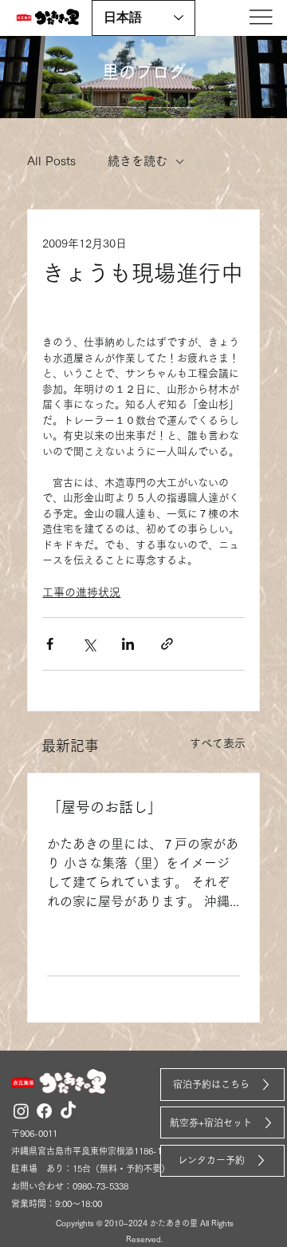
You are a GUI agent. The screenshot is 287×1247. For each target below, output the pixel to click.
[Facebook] (44, 1111)
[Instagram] (21, 1111)
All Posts (51, 161)
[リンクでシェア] (167, 643)
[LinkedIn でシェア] (128, 643)
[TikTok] (68, 1111)
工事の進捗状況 (81, 592)
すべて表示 (218, 743)
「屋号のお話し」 (104, 807)
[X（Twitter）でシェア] (88, 643)
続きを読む (137, 161)
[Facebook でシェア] (49, 643)
